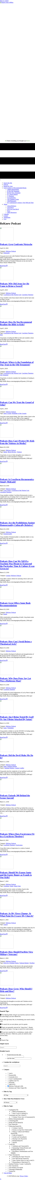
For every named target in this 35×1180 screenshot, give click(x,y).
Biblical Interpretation (16, 1119)
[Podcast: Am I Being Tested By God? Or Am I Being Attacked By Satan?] (6, 713)
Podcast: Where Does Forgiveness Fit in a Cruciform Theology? (17, 835)
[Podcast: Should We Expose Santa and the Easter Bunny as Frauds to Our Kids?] (6, 868)
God (12, 1144)
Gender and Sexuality (19, 1137)
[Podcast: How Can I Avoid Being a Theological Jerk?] (6, 637)
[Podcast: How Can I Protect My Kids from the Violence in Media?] (6, 437)
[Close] (0, 1038)
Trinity (12, 1171)
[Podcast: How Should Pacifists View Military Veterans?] (6, 948)
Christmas (6, 886)
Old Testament (4, 375)
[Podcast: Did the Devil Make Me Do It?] (6, 751)
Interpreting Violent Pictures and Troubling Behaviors (21, 1148)
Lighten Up (14, 1080)
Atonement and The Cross (17, 1115)
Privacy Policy (24, 1176)
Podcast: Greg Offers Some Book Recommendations (15, 604)
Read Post (3, 265)
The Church (13, 1166)
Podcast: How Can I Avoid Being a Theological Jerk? (16, 642)
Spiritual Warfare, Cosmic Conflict (14, 768)
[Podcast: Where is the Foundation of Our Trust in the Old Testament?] (6, 358)
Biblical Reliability (19, 1111)
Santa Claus (17, 886)
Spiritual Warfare (12, 766)
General (8, 575)
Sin (15, 1142)
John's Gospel (7, 413)
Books (5, 614)
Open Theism (14, 1155)
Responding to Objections (21, 1162)
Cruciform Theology (27, 294)
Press (11, 1082)
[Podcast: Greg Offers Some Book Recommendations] (6, 599)
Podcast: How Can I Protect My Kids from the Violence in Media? (17, 442)
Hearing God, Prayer (20, 1139)
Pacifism (32, 963)
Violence (19, 452)
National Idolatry (24, 963)
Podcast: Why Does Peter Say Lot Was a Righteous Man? (15, 679)
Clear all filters (8, 1173)
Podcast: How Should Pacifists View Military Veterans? (16, 953)
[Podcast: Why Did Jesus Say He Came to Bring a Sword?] (6, 280)
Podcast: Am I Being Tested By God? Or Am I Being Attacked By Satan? (17, 718)
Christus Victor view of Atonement (24, 1117)
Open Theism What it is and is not (23, 1160)
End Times (13, 1124)
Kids (1, 335)
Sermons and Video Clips (17, 1088)
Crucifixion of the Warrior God (12, 294)
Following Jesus (15, 1126)
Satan (5, 728)
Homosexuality (7, 534)
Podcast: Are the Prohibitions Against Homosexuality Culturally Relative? (17, 524)
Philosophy (6, 253)
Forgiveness (19, 845)
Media (5, 452)
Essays (12, 1075)
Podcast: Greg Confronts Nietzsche (16, 244)
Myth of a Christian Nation (11, 963)
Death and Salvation (16, 1122)
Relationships (18, 1140)
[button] (0, 1179)
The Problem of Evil (16, 1167)
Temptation (10, 728)
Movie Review (12, 452)
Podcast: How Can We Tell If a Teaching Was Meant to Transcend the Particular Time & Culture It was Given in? (17, 565)
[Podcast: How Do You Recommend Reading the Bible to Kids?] (6, 318)
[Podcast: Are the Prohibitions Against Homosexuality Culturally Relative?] (6, 519)
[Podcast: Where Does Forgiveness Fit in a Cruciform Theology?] (6, 830)
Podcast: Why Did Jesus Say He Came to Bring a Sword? (14, 284)
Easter (11, 886)
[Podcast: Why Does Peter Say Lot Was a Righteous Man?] (6, 674)
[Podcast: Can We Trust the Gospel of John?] (6, 398)
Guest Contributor (15, 1079)
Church (5, 924)
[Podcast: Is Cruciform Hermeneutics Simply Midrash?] (6, 475)
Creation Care (18, 1128)
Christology (13, 1121)
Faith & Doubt (18, 1135)
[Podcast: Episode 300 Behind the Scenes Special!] (6, 791)
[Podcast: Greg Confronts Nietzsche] (6, 240)
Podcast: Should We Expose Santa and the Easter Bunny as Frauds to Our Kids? (16, 875)
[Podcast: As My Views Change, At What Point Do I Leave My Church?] (6, 909)
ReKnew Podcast (11, 251)
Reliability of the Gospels (19, 413)
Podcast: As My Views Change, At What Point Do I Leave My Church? (16, 914)
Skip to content (4, 1)
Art (10, 1073)
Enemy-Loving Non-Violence (22, 1130)
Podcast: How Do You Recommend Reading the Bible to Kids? (16, 323)
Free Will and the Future (21, 1158)
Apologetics (13, 1110)
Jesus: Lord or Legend (20, 1113)
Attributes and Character (21, 1146)
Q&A (12, 1084)
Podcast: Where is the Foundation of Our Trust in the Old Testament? (17, 363)
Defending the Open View (21, 1156)
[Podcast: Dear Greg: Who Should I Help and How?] (6, 985)
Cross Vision (7, 490)
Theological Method (15, 1169)
